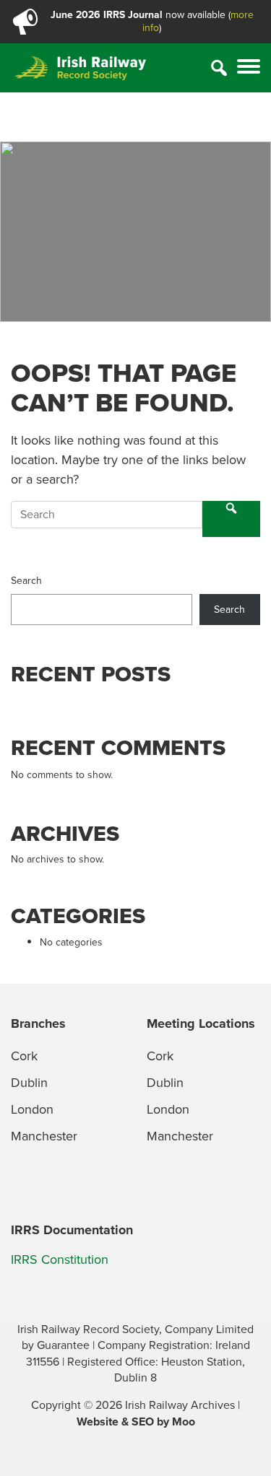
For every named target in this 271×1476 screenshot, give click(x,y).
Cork (24, 1056)
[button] (248, 68)
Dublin (29, 1082)
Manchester (44, 1136)
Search (26, 580)
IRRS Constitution (59, 1259)
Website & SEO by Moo (136, 1422)
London (32, 1109)
